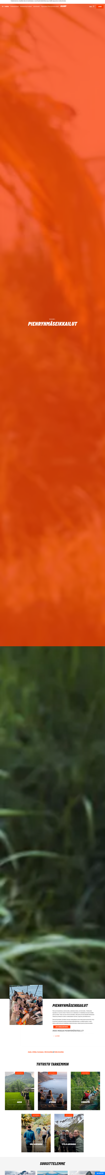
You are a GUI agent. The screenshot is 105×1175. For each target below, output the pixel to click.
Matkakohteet (14, 6)
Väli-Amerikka (48, 1052)
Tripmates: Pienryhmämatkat (50, 6)
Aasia (30, 1052)
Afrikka (34, 1052)
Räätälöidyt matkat (26, 6)
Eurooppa (40, 1052)
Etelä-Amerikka (59, 1052)
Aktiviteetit (36, 6)
